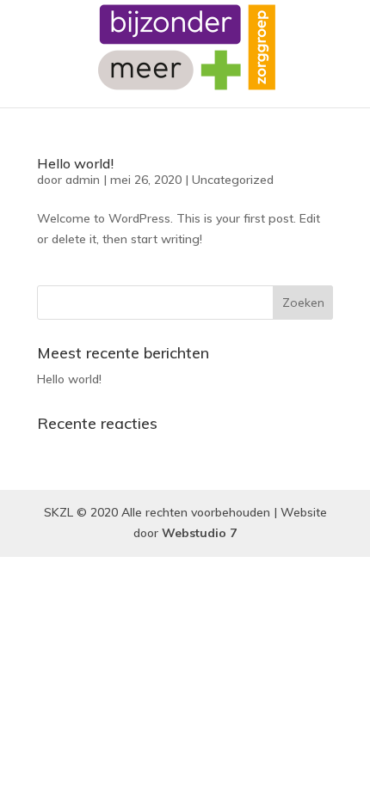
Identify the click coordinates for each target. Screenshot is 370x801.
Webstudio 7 (199, 533)
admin (82, 179)
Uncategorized (233, 179)
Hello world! (75, 163)
